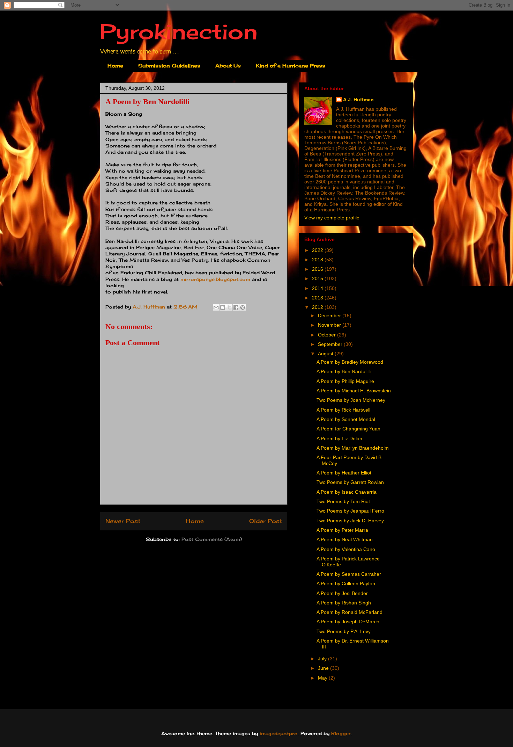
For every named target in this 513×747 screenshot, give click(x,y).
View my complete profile (331, 217)
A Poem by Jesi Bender (342, 593)
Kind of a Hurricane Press (290, 65)
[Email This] (216, 307)
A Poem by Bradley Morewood (350, 362)
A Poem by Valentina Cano (346, 549)
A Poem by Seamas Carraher (349, 574)
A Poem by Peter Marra (342, 530)
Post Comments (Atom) (211, 539)
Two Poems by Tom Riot (343, 501)
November (330, 325)
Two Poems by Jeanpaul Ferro (350, 511)
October (327, 335)
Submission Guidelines (169, 65)
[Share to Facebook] (235, 307)
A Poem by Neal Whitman (345, 539)
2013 (318, 297)
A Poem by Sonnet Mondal (346, 419)
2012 (318, 307)
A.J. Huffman (358, 99)
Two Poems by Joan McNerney (351, 400)
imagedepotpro (279, 733)
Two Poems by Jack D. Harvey (350, 520)
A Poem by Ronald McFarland (349, 612)
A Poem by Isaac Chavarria (347, 492)
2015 (318, 278)
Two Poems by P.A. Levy (344, 631)
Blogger (341, 733)
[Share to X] (229, 307)
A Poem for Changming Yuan (348, 428)
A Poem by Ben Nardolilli (344, 371)
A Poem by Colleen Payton (346, 583)
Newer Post (122, 521)
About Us (228, 65)
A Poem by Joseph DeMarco (348, 621)
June (324, 668)
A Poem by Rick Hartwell (343, 410)
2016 (318, 269)
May (323, 678)
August (326, 353)
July (323, 658)
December (330, 315)
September (331, 344)
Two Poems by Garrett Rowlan (350, 482)
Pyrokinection (179, 31)
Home (115, 65)
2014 (318, 288)
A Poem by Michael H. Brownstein (354, 390)
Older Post (265, 521)
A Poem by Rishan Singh (344, 602)
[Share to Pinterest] (242, 307)
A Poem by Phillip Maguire (345, 381)
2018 (318, 259)
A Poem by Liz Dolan (339, 438)
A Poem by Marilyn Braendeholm (353, 448)
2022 (318, 250)
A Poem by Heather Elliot (344, 473)
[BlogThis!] (222, 307)
